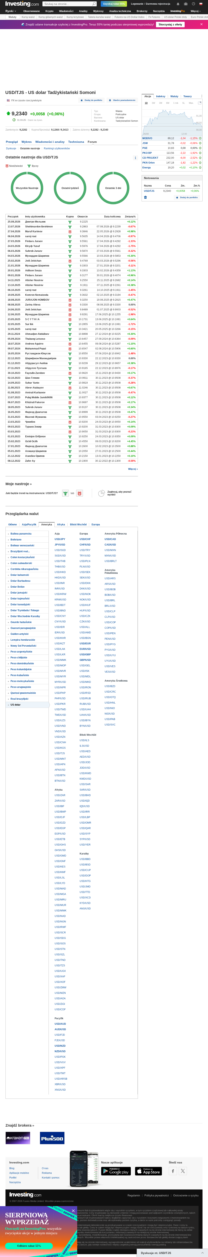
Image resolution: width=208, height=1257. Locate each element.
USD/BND (60, 610)
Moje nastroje (17, 484)
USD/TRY (85, 550)
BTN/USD (60, 780)
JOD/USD (85, 767)
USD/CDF (60, 1009)
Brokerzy (142, 11)
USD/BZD (110, 686)
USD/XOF (60, 982)
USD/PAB (110, 719)
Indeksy (160, 96)
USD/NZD (60, 1045)
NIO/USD (110, 713)
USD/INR (60, 583)
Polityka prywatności (156, 1195)
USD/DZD (60, 822)
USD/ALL (85, 627)
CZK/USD (85, 621)
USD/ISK (84, 671)
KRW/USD (60, 599)
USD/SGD (60, 550)
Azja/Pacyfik (29, 524)
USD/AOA (60, 998)
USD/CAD (110, 539)
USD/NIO (110, 708)
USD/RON (85, 687)
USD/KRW (60, 594)
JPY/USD (60, 544)
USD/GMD (60, 855)
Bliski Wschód (78, 524)
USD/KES (60, 866)
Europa (96, 524)
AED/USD (85, 756)
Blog (11, 1168)
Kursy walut (28, 17)
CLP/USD (110, 616)
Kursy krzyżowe (75, 17)
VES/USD (110, 671)
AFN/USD (60, 769)
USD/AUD (60, 1023)
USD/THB (60, 561)
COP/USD (110, 627)
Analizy (83, 11)
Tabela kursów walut (99, 17)
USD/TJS (60, 753)
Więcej (132, 469)
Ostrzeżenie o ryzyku (185, 1195)
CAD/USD (110, 544)
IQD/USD (85, 806)
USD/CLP (110, 611)
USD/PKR (60, 704)
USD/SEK (85, 572)
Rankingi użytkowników (57, 148)
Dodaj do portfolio (93, 100)
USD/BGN (85, 638)
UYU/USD (110, 660)
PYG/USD (110, 649)
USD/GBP (85, 654)
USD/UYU (110, 655)
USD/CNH (60, 742)
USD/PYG (110, 644)
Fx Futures (154, 17)
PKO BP (147, 153)
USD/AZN (60, 736)
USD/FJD (60, 1034)
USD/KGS (60, 747)
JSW (145, 143)
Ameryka (46, 524)
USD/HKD (60, 572)
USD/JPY (60, 539)
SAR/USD (85, 789)
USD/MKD (85, 682)
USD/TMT (60, 1073)
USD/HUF (85, 605)
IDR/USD (60, 632)
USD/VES (110, 666)
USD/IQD (85, 800)
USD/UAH (85, 709)
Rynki (9, 11)
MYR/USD (60, 682)
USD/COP (110, 622)
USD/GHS (60, 844)
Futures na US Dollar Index (129, 17)
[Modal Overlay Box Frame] (38, 1231)
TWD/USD (60, 715)
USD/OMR (85, 822)
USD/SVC (110, 724)
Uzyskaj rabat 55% (114, 3)
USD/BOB (110, 589)
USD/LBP (85, 817)
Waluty (12, 17)
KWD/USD (85, 778)
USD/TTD (85, 892)
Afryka (61, 524)
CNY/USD (60, 621)
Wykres (27, 141)
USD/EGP (60, 828)
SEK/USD (85, 577)
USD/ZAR (60, 795)
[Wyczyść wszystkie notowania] (145, 196)
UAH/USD (85, 715)
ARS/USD (110, 584)
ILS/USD (84, 745)
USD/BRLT (111, 561)
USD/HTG (85, 881)
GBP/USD (85, 660)
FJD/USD (60, 1040)
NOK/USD (85, 599)
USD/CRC (110, 691)
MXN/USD (110, 555)
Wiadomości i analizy (50, 141)
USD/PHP (60, 693)
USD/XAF (60, 976)
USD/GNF (60, 861)
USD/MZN (60, 993)
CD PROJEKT (150, 157)
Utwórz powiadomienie (124, 100)
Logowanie (137, 3)
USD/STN (60, 949)
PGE (144, 148)
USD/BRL (110, 600)
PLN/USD (85, 566)
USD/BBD (85, 859)
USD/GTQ (110, 697)
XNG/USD (60, 1089)
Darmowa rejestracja (158, 3)
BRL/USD (110, 605)
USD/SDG (60, 938)
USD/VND (60, 726)
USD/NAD (60, 916)
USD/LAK (60, 649)
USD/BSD (85, 864)
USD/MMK (60, 660)
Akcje (147, 96)
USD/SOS (60, 943)
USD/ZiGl (60, 1004)
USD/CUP (85, 870)
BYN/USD (85, 726)
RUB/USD (85, 704)
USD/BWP (60, 811)
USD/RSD (85, 693)
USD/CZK (85, 616)
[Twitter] (183, 1171)
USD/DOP (85, 875)
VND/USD (60, 731)
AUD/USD (60, 1029)
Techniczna (76, 141)
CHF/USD (85, 544)
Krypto (49, 11)
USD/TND (60, 960)
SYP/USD (85, 839)
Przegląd (12, 141)
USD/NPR (60, 687)
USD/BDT (60, 605)
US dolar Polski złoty (175, 17)
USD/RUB (85, 698)
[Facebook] (173, 1171)
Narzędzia (159, 11)
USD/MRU (60, 899)
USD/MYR (60, 676)
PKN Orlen (148, 162)
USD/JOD (85, 762)
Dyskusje (11, 148)
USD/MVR (60, 671)
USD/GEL (85, 665)
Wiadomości (66, 11)
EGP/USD (60, 833)
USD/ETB (60, 839)
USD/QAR (85, 828)
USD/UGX (60, 971)
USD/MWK (60, 910)
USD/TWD (60, 709)
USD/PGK (60, 1056)
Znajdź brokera (18, 1125)
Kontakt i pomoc (51, 1177)
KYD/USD (85, 903)
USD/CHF (85, 539)
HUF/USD (85, 610)
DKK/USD (85, 588)
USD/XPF (60, 1067)
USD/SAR (85, 784)
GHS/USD (60, 850)
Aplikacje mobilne (19, 1173)
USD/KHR (60, 638)
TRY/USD (85, 555)
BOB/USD (110, 595)
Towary (187, 96)
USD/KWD (85, 773)
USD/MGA (60, 894)
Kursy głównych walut (51, 17)
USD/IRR (85, 811)
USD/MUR (60, 905)
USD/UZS (60, 720)
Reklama (47, 1173)
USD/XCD (85, 897)
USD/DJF (60, 817)
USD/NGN (60, 921)
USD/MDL (85, 676)
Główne (12, 524)
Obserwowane (31, 11)
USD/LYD (60, 883)
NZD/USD (60, 1051)
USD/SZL (60, 954)
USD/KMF (60, 872)
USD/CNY (60, 616)
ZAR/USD (60, 800)
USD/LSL (60, 877)
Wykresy (98, 11)
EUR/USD (85, 649)
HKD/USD (60, 577)
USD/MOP (60, 665)
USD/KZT (60, 643)
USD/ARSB (61, 1078)
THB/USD (60, 566)
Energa (146, 167)
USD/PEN (110, 633)
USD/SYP (85, 833)
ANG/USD (85, 908)
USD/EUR (85, 643)
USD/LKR (60, 654)
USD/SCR (60, 932)
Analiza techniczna (120, 11)
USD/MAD (60, 888)
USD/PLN (85, 561)
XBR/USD (60, 1084)
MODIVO (147, 138)
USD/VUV (60, 1062)
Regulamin (134, 1195)
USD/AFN (60, 764)
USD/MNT (60, 758)
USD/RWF (60, 927)
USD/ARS (110, 578)
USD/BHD (85, 795)
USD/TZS (60, 965)
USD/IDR (60, 627)
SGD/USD (60, 555)
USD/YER (85, 844)
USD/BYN (85, 720)
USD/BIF (59, 806)
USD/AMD (85, 632)
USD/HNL (110, 702)
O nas (45, 1168)
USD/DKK (85, 583)
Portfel (12, 1177)
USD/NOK (85, 594)
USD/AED (85, 751)
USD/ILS (84, 740)
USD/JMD (85, 886)
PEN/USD (110, 638)
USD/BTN (60, 775)
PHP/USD (60, 698)
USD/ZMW (60, 987)
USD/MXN (110, 550)
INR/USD (60, 588)
